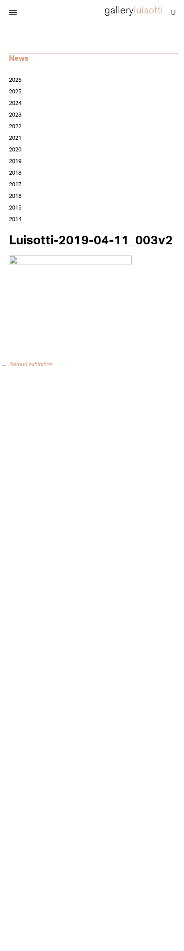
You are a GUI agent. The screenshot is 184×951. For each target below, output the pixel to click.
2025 (15, 91)
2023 (15, 114)
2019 (15, 161)
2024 (15, 103)
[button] (12, 13)
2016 (15, 196)
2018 (15, 173)
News (19, 58)
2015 (15, 207)
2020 (15, 149)
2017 (15, 184)
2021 (15, 138)
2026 (15, 80)
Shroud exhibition (28, 364)
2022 (15, 126)
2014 (15, 219)
